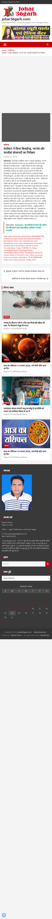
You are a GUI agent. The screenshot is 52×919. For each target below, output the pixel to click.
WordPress (44, 635)
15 (47, 604)
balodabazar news (30, 241)
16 (5, 609)
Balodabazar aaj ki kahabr (13, 239)
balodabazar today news (32, 243)
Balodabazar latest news (13, 241)
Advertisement (40, 632)
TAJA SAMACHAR (35, 257)
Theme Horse (16, 635)
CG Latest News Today (12, 248)
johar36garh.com (16, 19)
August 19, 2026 (10, 329)
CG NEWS (25, 248)
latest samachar (36, 255)
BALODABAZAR (38, 236)
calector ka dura (32, 246)
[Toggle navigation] (5, 44)
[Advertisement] (26, 86)
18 (19, 609)
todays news (31, 260)
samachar (14, 257)
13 (33, 604)
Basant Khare (22, 329)
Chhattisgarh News (25, 250)
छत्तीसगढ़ (6, 145)
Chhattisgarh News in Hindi (14, 253)
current (6, 255)
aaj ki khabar (26, 236)
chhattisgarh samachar (33, 253)
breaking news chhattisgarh (14, 246)
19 (26, 609)
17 (12, 609)
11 (19, 604)
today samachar (19, 260)
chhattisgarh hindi (10, 250)
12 (26, 604)
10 (12, 604)
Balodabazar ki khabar (32, 239)
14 (40, 604)
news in (6, 257)
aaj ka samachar (14, 236)
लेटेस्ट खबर (9, 287)
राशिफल (6, 360)
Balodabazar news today (13, 243)
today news (8, 260)
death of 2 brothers (17, 255)
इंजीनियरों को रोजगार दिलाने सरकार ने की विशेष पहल (29, 279)
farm (27, 255)
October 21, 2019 (10, 157)
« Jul (3, 622)
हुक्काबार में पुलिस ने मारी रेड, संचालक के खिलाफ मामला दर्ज (25, 271)
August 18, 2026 (10, 414)
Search (47, 564)
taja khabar (23, 257)
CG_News (33, 248)
